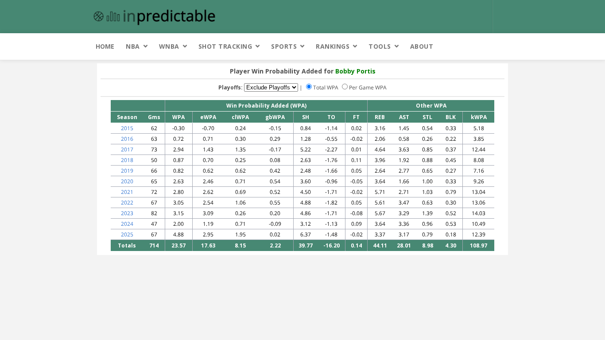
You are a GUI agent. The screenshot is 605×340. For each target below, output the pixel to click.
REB (380, 117)
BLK (451, 117)
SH (305, 117)
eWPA (208, 117)
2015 (127, 128)
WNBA (169, 46)
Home (105, 46)
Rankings (332, 46)
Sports (284, 46)
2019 (127, 170)
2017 (127, 149)
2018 (127, 160)
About (422, 46)
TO (331, 117)
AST (404, 117)
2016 (127, 139)
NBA (133, 46)
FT (356, 117)
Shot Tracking (225, 46)
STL (427, 117)
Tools (379, 46)
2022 (127, 202)
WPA (178, 117)
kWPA (479, 117)
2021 (127, 192)
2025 (127, 234)
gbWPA (275, 117)
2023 (127, 213)
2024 (127, 224)
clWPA (240, 117)
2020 (127, 181)
